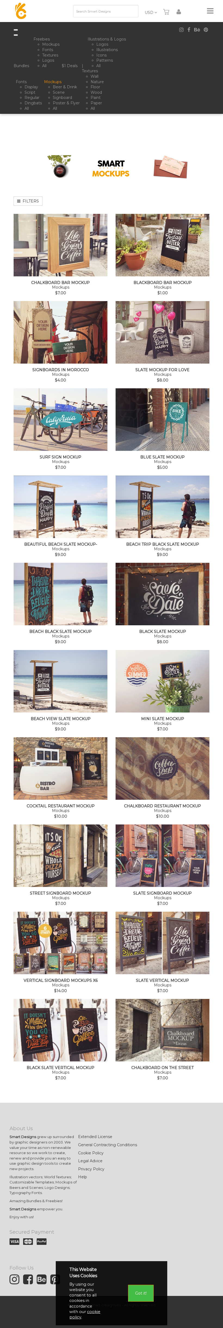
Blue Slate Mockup (162, 457)
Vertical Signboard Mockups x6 (61, 980)
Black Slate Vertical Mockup (60, 1067)
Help (82, 1176)
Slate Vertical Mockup (162, 980)
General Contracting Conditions (107, 1144)
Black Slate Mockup (162, 631)
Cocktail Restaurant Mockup (61, 806)
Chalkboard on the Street (162, 1067)
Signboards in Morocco (60, 370)
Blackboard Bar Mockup (163, 282)
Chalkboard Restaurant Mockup (162, 806)
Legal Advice (90, 1160)
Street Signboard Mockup (60, 893)
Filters (29, 201)
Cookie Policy (91, 1153)
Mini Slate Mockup (162, 719)
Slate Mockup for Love (162, 370)
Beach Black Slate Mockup (60, 631)
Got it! (141, 1293)
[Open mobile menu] (16, 30)
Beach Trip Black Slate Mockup (162, 544)
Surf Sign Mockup (60, 457)
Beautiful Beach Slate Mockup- (60, 544)
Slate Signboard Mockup (162, 893)
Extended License (95, 1136)
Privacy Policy (91, 1169)
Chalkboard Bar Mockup (60, 282)
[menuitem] (22, 66)
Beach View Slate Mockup (61, 719)
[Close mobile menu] (16, 35)
